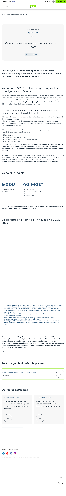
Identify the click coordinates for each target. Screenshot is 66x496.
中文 (50, 1)
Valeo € (9, 1)
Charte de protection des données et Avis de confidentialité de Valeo (21, 457)
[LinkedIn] (3, 454)
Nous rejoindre (61, 1)
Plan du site (5, 460)
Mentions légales (6, 463)
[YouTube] (7, 454)
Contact (4, 466)
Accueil (3, 14)
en (45, 1)
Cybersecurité (6, 473)
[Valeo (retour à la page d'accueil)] (33, 6)
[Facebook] (11, 454)
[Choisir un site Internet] (54, 2)
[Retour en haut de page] (61, 481)
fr (47, 1)
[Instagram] (15, 454)
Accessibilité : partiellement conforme (12, 469)
